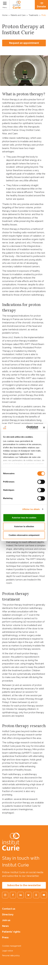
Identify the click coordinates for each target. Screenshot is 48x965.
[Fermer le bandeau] (44, 428)
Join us (6, 920)
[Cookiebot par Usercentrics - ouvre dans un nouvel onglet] (28, 427)
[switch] (41, 482)
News (5, 926)
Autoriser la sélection (24, 526)
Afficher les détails (31, 509)
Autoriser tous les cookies (24, 517)
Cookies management (11, 946)
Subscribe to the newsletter (24, 885)
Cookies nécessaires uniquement (24, 535)
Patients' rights (11, 931)
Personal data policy (11, 955)
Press (5, 937)
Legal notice (7, 951)
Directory (7, 914)
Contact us (8, 908)
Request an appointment (24, 43)
